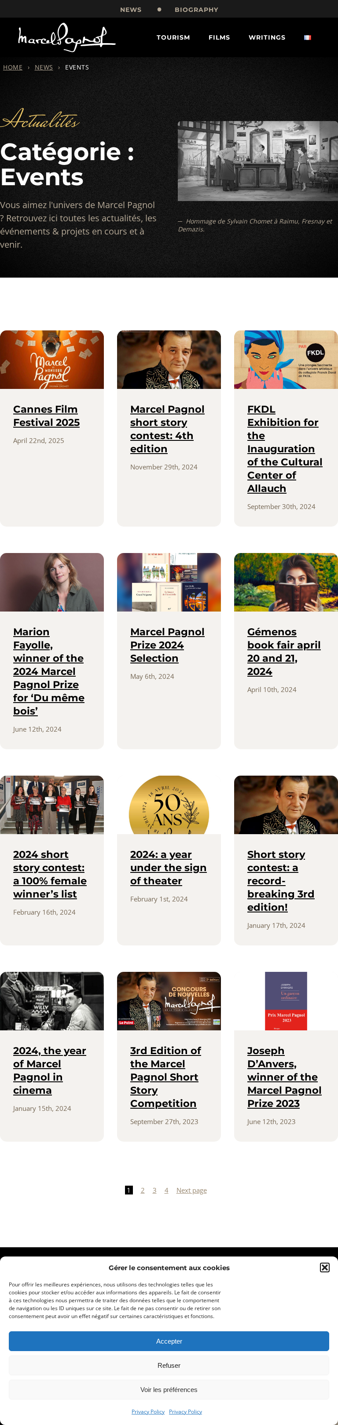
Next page (191, 1190)
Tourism (173, 37)
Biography (196, 10)
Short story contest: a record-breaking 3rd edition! (281, 880)
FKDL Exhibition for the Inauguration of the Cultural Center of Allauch (285, 449)
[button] (324, 1267)
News (131, 10)
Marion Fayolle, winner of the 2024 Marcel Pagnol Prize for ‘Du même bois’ (48, 671)
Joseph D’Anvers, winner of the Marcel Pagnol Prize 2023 (284, 1077)
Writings (267, 37)
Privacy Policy (148, 1411)
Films (219, 37)
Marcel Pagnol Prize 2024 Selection (167, 645)
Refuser (169, 1365)
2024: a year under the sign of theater (168, 867)
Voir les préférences (169, 1389)
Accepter (169, 1341)
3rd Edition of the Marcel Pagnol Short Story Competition (165, 1077)
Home (12, 67)
